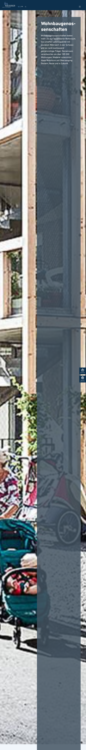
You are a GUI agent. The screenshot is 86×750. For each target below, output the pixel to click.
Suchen (25, 6)
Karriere (82, 372)
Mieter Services (82, 381)
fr (22, 6)
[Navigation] (80, 6)
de (19, 6)
